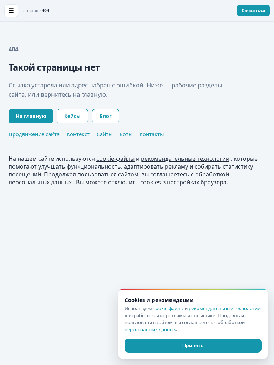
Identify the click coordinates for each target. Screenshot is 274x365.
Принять (193, 345)
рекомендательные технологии (185, 159)
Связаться (253, 10)
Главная (30, 10)
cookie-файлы (115, 159)
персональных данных (40, 182)
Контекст (78, 134)
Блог (106, 116)
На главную (31, 116)
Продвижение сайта (34, 134)
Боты (126, 134)
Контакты (151, 134)
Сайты (104, 134)
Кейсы (72, 116)
